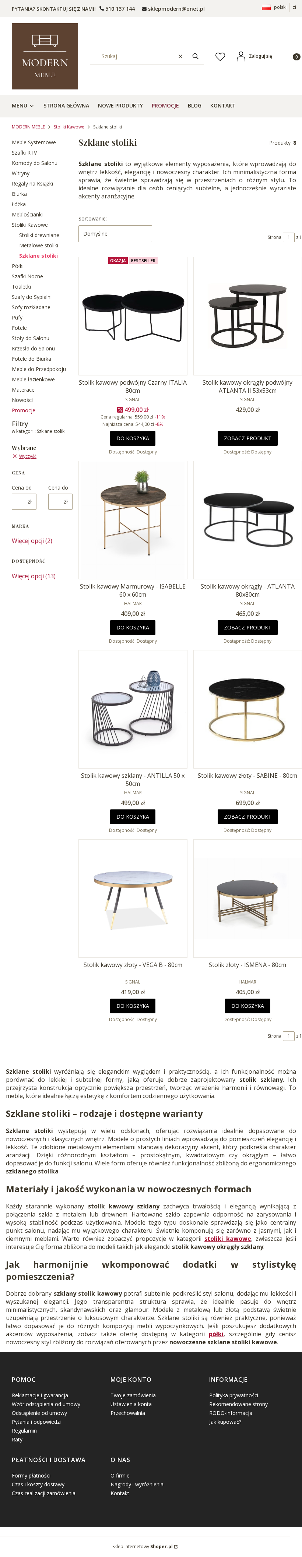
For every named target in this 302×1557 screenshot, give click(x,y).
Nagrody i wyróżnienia (137, 1484)
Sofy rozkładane (31, 307)
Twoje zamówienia (133, 1395)
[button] (195, 56)
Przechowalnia (127, 1412)
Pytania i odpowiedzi (36, 1421)
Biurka (19, 193)
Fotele (19, 327)
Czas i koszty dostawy (38, 1484)
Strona (274, 237)
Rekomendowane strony (238, 1404)
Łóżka (19, 204)
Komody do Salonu (34, 162)
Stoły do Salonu (30, 338)
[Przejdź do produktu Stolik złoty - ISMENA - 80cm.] (248, 898)
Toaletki (21, 286)
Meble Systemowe (34, 142)
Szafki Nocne (27, 276)
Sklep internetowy (142, 1546)
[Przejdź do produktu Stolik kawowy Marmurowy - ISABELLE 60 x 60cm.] (133, 520)
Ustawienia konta (131, 1404)
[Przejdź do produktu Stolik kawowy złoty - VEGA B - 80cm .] (133, 898)
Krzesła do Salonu (33, 348)
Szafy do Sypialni (32, 296)
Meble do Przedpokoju (39, 369)
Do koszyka (132, 438)
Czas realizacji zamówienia (44, 1493)
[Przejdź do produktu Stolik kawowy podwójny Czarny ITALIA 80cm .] (133, 316)
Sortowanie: (92, 218)
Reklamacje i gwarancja (40, 1395)
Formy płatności (31, 1475)
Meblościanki (27, 214)
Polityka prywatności (233, 1395)
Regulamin (24, 1430)
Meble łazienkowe (33, 379)
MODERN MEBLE (28, 127)
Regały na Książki (32, 183)
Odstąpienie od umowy (39, 1412)
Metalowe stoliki (38, 245)
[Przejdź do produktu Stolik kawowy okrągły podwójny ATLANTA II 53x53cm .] (248, 316)
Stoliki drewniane (39, 235)
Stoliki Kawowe (69, 127)
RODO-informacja (230, 1412)
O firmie (120, 1475)
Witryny (20, 173)
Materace (23, 389)
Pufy (17, 317)
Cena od (22, 487)
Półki (18, 265)
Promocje (23, 410)
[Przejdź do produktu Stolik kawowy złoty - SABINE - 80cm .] (248, 709)
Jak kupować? (225, 1421)
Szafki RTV (24, 152)
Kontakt (119, 1493)
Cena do (58, 487)
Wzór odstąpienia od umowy (46, 1404)
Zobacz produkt (247, 438)
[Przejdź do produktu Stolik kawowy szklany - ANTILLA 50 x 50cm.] (133, 709)
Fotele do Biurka (31, 358)
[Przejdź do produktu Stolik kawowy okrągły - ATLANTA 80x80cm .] (248, 520)
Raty (17, 1439)
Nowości (22, 399)
